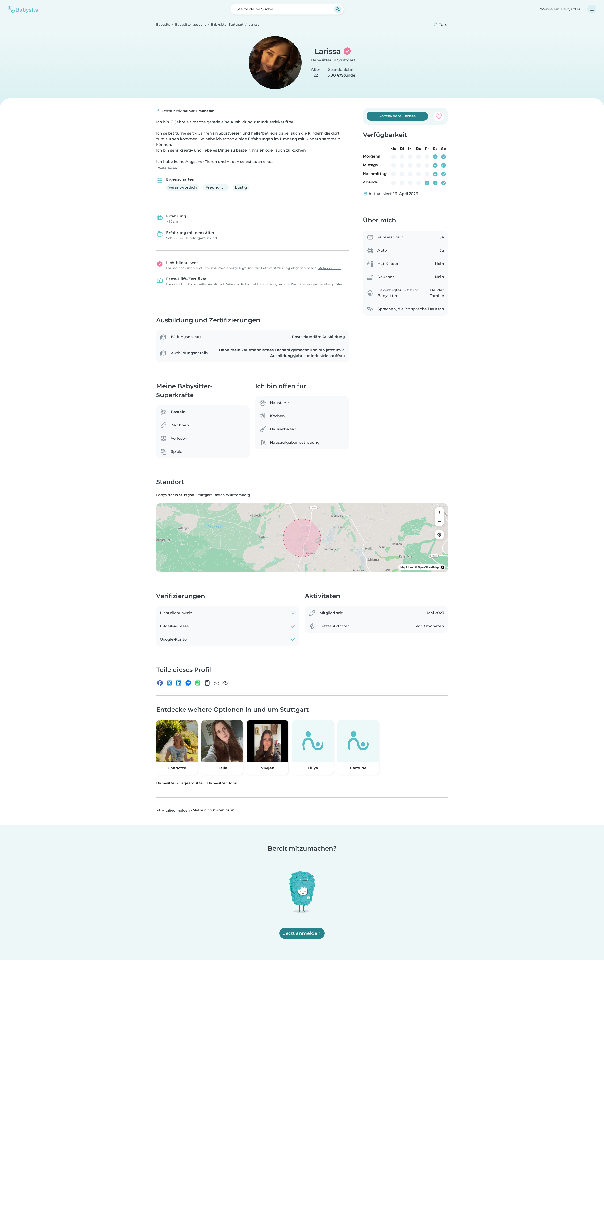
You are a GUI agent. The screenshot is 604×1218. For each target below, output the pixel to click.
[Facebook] (160, 683)
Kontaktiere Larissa (397, 116)
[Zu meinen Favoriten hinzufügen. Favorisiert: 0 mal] (438, 116)
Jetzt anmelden (302, 933)
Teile (443, 24)
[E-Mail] (216, 683)
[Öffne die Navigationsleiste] (591, 9)
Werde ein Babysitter (560, 9)
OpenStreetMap (428, 567)
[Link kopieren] (225, 683)
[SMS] (207, 683)
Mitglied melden (175, 810)
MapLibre (406, 567)
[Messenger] (188, 683)
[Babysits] (23, 9)
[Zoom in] (439, 512)
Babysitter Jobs (222, 783)
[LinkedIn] (179, 683)
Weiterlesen (166, 168)
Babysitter (166, 783)
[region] (302, 537)
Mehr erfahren (329, 268)
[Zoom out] (439, 521)
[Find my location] (439, 534)
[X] (169, 683)
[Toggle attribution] (442, 567)
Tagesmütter (191, 783)
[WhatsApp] (197, 683)
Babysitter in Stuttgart (333, 60)
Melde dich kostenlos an (214, 810)
